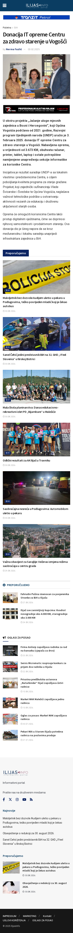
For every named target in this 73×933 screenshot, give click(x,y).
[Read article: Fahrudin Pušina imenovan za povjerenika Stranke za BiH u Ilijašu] (10, 597)
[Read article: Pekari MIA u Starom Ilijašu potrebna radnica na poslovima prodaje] (10, 735)
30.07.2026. (28, 724)
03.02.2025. (34, 49)
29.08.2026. (10, 571)
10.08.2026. (28, 692)
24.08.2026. (28, 622)
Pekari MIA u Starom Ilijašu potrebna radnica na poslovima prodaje (42, 733)
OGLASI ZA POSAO (42, 920)
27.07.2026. (28, 740)
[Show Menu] (4, 5)
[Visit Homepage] (37, 5)
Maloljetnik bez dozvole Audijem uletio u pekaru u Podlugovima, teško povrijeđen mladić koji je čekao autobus (35, 302)
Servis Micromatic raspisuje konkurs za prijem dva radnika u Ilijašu (43, 665)
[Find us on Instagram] (17, 799)
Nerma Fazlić (14, 49)
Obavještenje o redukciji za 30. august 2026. (28, 833)
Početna (7, 27)
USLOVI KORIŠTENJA (14, 920)
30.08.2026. (10, 311)
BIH (16, 27)
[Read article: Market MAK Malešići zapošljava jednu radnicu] (10, 703)
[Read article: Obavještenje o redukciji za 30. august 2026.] (11, 887)
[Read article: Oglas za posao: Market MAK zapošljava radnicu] (10, 719)
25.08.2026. (28, 655)
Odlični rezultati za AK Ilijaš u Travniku (26, 460)
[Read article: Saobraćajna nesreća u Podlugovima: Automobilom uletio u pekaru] (36, 488)
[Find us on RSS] (31, 800)
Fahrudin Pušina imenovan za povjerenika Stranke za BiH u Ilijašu (45, 595)
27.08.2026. (28, 603)
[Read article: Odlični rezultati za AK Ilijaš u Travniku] (36, 439)
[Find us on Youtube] (24, 799)
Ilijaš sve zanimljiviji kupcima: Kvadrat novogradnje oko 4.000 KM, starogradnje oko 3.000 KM (44, 613)
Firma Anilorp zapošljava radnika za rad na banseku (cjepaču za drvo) (44, 648)
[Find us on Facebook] (4, 799)
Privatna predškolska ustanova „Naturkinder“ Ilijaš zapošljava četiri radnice (42, 683)
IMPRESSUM (9, 916)
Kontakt (47, 916)
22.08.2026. (28, 672)
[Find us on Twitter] (10, 799)
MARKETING (29, 916)
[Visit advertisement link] (36, 20)
